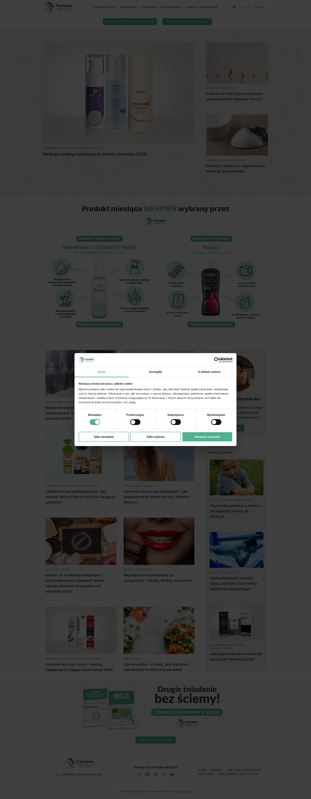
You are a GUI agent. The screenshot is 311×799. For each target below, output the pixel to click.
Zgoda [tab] (102, 371)
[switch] (135, 422)
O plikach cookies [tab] (209, 371)
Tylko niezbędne (104, 436)
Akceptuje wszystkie (207, 436)
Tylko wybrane (156, 436)
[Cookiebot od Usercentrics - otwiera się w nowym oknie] (217, 360)
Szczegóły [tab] (155, 371)
